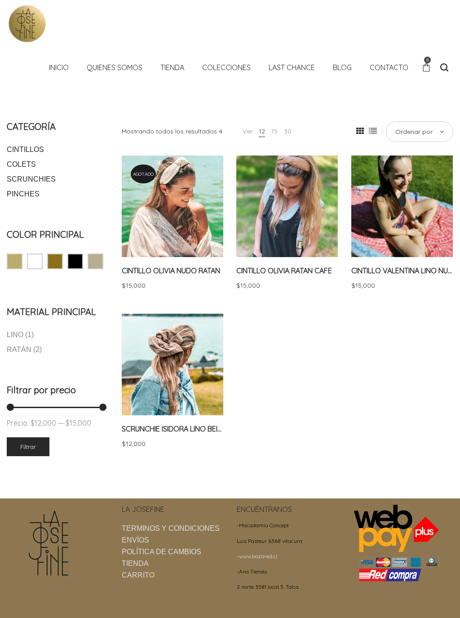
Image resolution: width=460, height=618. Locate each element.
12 (262, 131)
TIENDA (135, 563)
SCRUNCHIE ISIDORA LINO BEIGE (174, 428)
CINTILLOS (25, 149)
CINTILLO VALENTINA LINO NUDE (404, 270)
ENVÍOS (135, 540)
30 (288, 131)
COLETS (21, 164)
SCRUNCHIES (31, 179)
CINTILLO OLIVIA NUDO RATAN (171, 270)
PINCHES (23, 194)
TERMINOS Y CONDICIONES (171, 528)
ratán (19, 349)
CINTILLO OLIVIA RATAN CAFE (284, 270)
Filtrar (28, 446)
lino (15, 334)
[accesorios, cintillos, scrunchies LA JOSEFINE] (27, 22)
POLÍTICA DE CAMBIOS (161, 552)
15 (274, 131)
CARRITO (138, 575)
